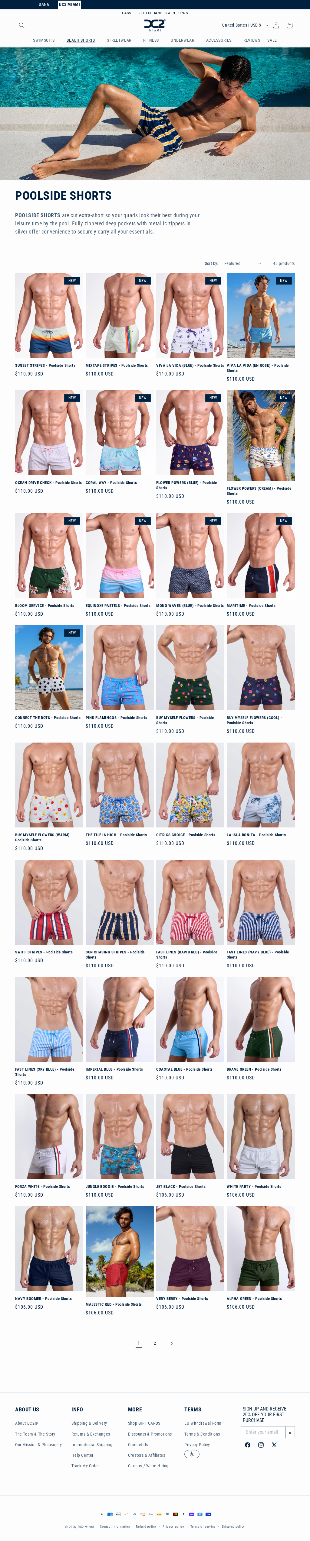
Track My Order (85, 1465)
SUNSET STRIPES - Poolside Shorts (45, 365)
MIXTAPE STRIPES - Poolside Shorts (117, 365)
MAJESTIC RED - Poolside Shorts (114, 1304)
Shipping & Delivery (89, 1423)
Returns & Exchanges (90, 1434)
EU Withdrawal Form (203, 1423)
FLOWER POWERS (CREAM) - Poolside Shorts (259, 491)
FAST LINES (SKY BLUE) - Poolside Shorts (44, 1072)
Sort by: (211, 263)
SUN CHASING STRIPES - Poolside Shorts (115, 954)
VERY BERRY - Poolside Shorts (182, 1298)
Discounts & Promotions (150, 1434)
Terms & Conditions (202, 1434)
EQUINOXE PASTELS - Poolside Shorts (118, 605)
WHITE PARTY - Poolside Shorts (254, 1186)
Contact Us (138, 1444)
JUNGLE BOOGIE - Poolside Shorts (115, 1186)
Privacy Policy (197, 1444)
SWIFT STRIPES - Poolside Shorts (44, 952)
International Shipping (91, 1444)
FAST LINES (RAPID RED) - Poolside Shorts (186, 954)
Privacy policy (173, 1527)
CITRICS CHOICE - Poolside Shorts (185, 835)
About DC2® (26, 1423)
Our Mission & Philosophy (38, 1444)
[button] (21, 25)
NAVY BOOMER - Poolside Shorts (43, 1298)
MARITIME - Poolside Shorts (251, 605)
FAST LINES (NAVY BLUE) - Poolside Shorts (258, 954)
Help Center (82, 1455)
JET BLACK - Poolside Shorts (181, 1186)
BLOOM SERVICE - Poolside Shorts (44, 605)
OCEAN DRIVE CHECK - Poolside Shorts (48, 482)
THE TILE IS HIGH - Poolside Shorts (116, 835)
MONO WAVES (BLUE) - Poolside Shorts (190, 605)
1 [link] (138, 1343)
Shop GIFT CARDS (144, 1423)
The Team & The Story (35, 1434)
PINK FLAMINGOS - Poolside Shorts (116, 717)
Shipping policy (233, 1527)
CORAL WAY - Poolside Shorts (111, 482)
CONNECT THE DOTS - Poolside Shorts (48, 717)
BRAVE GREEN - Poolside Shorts (254, 1069)
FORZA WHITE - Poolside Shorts (42, 1186)
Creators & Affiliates (146, 1455)
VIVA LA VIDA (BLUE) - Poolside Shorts (190, 365)
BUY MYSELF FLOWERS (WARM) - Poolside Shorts (43, 837)
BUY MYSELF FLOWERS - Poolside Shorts (185, 720)
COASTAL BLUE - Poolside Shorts (184, 1069)
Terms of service (203, 1527)
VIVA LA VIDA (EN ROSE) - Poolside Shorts (258, 368)
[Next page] (171, 1343)
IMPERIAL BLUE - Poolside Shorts (114, 1069)
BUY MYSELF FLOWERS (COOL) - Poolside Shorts (254, 720)
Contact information (115, 1527)
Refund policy (146, 1527)
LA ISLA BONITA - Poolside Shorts (256, 835)
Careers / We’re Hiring (148, 1465)
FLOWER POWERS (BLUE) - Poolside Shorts (186, 485)
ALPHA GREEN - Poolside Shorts (254, 1298)
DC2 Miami (86, 1527)
